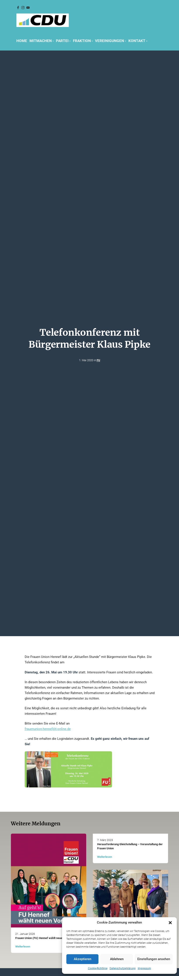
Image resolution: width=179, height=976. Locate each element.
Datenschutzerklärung (123, 968)
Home (21, 41)
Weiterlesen (22, 946)
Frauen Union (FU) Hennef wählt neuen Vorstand (45, 938)
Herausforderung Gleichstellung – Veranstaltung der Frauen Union (130, 846)
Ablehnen (117, 959)
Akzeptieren (82, 959)
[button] (170, 922)
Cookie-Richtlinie (97, 968)
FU (98, 360)
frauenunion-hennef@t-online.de (48, 729)
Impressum (144, 968)
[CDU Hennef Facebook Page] (17, 8)
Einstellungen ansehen (153, 959)
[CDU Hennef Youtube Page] (27, 8)
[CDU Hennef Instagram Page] (22, 8)
